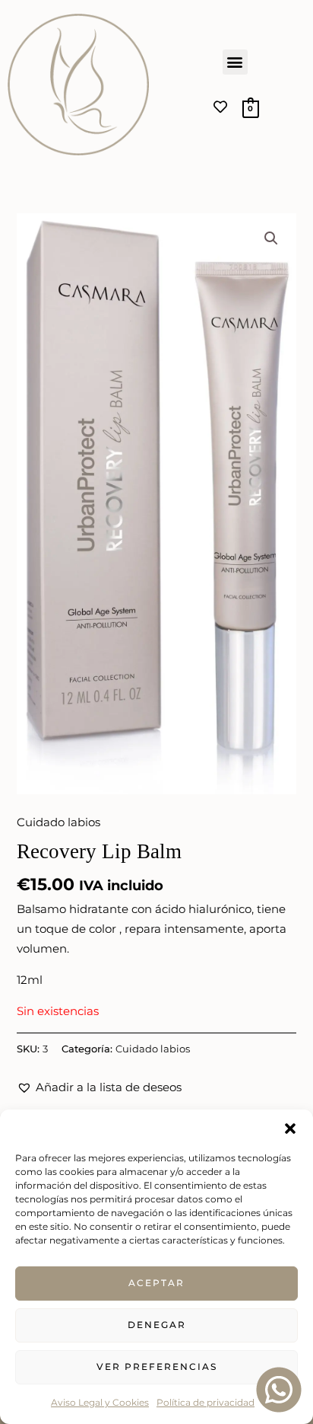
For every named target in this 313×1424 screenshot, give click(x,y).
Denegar (157, 1324)
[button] (290, 1128)
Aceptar (156, 1282)
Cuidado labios (58, 822)
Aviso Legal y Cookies (100, 1402)
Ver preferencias (156, 1366)
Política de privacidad (205, 1402)
